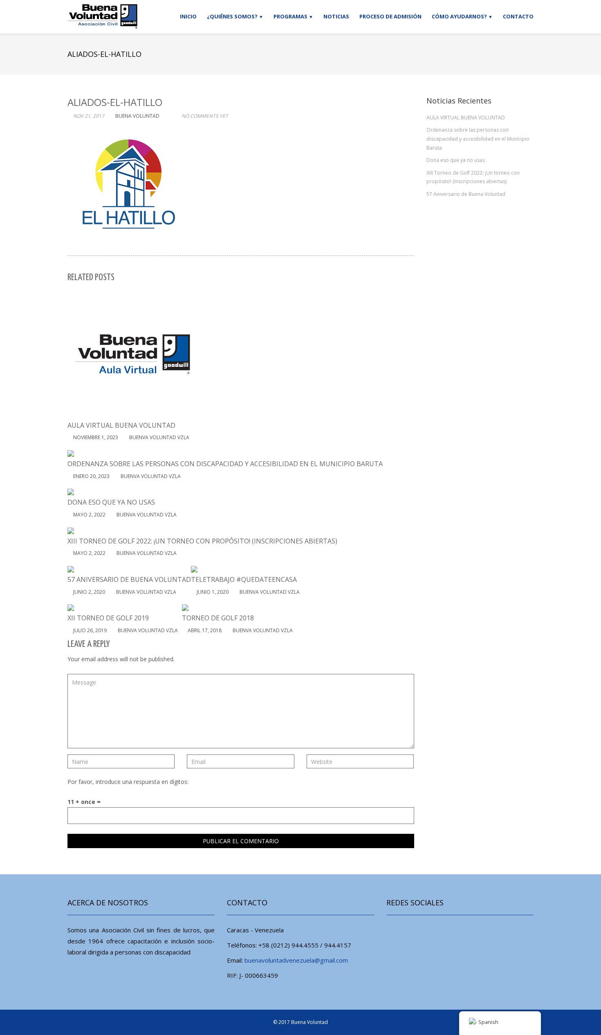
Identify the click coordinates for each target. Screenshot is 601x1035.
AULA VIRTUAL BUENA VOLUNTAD (465, 117)
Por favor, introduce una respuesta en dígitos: (127, 782)
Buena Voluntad (309, 1022)
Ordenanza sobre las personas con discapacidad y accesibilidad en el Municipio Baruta (477, 138)
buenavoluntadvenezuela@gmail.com (296, 960)
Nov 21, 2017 (88, 115)
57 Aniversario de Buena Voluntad (465, 194)
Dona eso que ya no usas (455, 160)
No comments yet (205, 115)
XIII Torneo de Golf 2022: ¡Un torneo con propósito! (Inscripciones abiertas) (473, 177)
